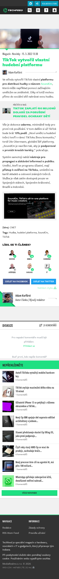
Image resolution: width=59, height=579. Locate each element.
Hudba (12, 232)
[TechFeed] (12, 10)
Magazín (6, 54)
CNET (13, 227)
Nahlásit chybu (46, 288)
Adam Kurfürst (15, 72)
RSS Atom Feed (10, 533)
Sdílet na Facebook (16, 281)
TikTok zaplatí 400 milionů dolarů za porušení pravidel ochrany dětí (34, 112)
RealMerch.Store (49, 3)
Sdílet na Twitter (43, 281)
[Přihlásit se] (55, 10)
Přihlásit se (29, 346)
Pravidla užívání (37, 533)
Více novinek (29, 492)
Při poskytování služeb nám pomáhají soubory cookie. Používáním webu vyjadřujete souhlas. (26, 556)
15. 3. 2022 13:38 (30, 54)
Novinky (16, 54)
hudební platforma (27, 232)
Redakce (6, 527)
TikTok (5, 236)
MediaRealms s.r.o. (12, 563)
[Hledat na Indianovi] (30, 10)
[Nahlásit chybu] (33, 567)
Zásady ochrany (37, 527)
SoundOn (46, 84)
